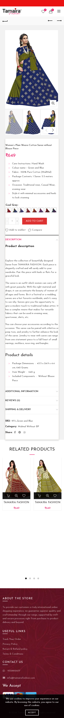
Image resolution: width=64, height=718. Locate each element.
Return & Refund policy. (15, 649)
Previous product (50, 20)
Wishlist (45, 10)
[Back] (5, 20)
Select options (39, 495)
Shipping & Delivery (18, 409)
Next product (59, 20)
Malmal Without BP (28, 426)
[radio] (8, 210)
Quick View (16, 495)
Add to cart (34, 221)
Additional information (21, 391)
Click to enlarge (53, 103)
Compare (37, 230)
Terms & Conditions (13, 654)
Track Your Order (12, 639)
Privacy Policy (10, 644)
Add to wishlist (17, 230)
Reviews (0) (12, 400)
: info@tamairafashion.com (20, 678)
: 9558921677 (12, 671)
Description (13, 239)
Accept (32, 713)
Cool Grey (11, 205)
